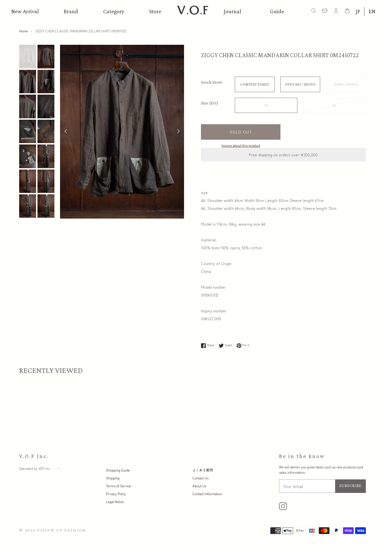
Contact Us (201, 477)
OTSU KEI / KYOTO (300, 84)
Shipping (113, 477)
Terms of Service (118, 485)
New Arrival (25, 11)
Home (23, 30)
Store (155, 11)
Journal (232, 11)
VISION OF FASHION (61, 530)
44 (266, 105)
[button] (178, 131)
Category (113, 11)
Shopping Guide (118, 470)
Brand (71, 11)
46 (335, 105)
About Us (199, 485)
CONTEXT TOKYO (254, 84)
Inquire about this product (240, 145)
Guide (277, 11)
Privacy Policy (116, 493)
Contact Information (207, 493)
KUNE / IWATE (346, 84)
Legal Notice (115, 501)
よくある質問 (203, 470)
